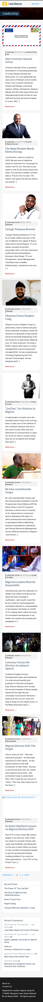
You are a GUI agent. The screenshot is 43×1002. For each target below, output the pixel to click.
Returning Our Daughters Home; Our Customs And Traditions (19, 965)
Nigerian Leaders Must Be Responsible (20, 584)
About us (6, 983)
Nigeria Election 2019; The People (20, 747)
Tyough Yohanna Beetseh (20, 229)
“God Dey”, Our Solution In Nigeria (20, 410)
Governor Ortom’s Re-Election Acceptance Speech (18, 665)
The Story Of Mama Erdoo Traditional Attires (15, 893)
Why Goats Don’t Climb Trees (16, 956)
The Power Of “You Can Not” (16, 888)
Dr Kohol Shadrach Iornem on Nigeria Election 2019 (20, 828)
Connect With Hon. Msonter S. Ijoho (19, 908)
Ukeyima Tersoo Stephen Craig (19, 317)
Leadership (10, 52)
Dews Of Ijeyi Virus (12, 899)
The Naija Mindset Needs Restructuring (19, 150)
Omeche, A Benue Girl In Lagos (17, 949)
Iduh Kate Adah (10, 960)
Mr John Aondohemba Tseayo (18, 491)
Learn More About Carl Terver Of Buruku (21, 930)
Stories (17, 222)
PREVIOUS (7, 875)
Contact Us (7, 986)
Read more (11, 106)
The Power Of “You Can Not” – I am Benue (19, 926)
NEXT (27, 875)
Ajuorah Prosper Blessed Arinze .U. (19, 953)
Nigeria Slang (10, 903)
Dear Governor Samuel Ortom (18, 61)
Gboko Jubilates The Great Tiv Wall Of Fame (20, 940)
